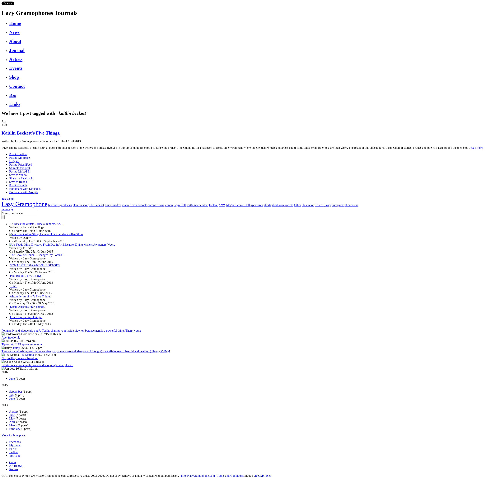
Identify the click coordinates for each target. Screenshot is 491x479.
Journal (17, 50)
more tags (7, 209)
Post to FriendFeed (20, 164)
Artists (15, 59)
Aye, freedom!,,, (11, 337)
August (13, 411)
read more (477, 147)
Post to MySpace (19, 157)
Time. (13, 286)
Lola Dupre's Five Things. (26, 317)
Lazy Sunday (113, 205)
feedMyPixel (263, 475)
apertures (256, 205)
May (12, 418)
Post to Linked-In (19, 171)
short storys (279, 205)
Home (15, 23)
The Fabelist (96, 205)
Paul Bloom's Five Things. (26, 275)
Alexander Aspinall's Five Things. (30, 296)
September (15, 391)
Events (15, 68)
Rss (12, 95)
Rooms (13, 469)
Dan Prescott (80, 205)
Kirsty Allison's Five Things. (27, 306)
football (213, 205)
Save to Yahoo (18, 175)
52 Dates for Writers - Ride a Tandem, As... (36, 223)
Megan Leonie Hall (238, 205)
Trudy (16, 347)
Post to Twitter (18, 154)
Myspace (14, 445)
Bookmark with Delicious (24, 188)
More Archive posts (13, 435)
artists (289, 205)
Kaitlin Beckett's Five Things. (31, 132)
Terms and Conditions (230, 475)
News (14, 32)
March (13, 425)
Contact (17, 86)
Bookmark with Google (23, 192)
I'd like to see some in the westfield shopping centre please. (37, 365)
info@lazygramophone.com (198, 475)
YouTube (14, 455)
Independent (200, 205)
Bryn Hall (180, 205)
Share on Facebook (21, 178)
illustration (308, 205)
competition (155, 205)
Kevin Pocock (138, 205)
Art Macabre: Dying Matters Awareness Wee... (86, 244)
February (14, 428)
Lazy (327, 205)
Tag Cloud (8, 198)
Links (14, 104)
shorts (267, 205)
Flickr (12, 448)
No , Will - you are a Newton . (20, 358)
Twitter (13, 452)
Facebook (15, 441)
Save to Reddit (18, 181)
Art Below (15, 465)
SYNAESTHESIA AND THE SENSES (35, 265)
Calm (12, 462)
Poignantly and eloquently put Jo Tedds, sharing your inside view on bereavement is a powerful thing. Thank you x (71, 330)
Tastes (319, 205)
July (11, 395)
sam (222, 205)
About (15, 41)
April (12, 422)
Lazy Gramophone (24, 204)
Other (297, 205)
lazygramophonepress (345, 205)
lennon (169, 205)
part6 (189, 205)
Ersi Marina (27, 354)
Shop (14, 77)
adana (125, 205)
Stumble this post (19, 168)
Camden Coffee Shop (69, 234)
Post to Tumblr (18, 185)
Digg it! (14, 161)
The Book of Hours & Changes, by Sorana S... (38, 255)
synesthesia (65, 205)
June (12, 378)
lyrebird (53, 205)
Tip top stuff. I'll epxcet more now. (22, 344)
